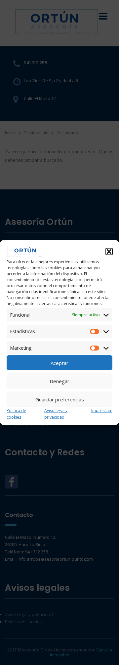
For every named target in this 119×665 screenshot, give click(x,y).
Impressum (101, 410)
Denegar (59, 381)
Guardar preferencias (59, 399)
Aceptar (59, 362)
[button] (109, 251)
